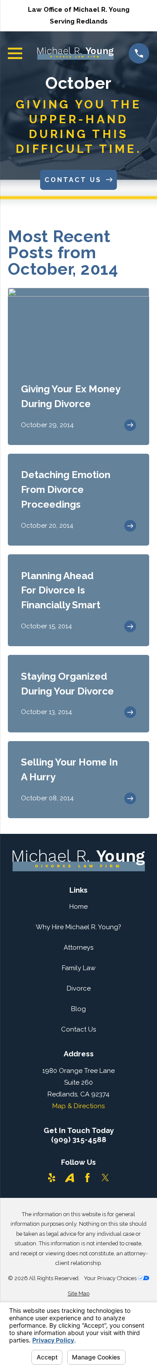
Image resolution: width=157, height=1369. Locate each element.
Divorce (79, 988)
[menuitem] (78, 1294)
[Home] (75, 53)
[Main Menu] (15, 53)
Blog (78, 1009)
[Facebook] (87, 1177)
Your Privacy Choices (111, 1278)
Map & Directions (78, 1106)
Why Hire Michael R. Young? (78, 927)
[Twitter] (105, 1177)
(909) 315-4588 (78, 1139)
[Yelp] (51, 1177)
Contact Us (78, 1029)
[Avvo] (69, 1177)
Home (78, 906)
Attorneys (78, 947)
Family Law (79, 968)
